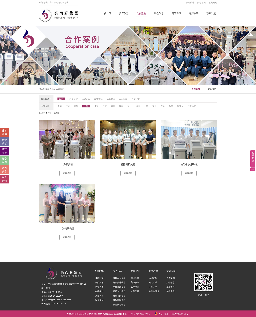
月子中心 (136, 99)
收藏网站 (213, 2)
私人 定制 (4, 179)
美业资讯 (135, 282)
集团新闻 (135, 278)
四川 (113, 106)
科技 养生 (4, 151)
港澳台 (180, 106)
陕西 (171, 106)
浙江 (76, 106)
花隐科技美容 (128, 164)
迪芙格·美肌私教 (189, 164)
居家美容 (99, 296)
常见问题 (135, 291)
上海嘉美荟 (67, 164)
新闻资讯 (176, 13)
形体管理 (98, 99)
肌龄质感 (99, 282)
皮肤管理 (111, 99)
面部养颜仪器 (119, 287)
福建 (138, 106)
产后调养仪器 (119, 305)
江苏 (105, 106)
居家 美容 (4, 170)
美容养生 (86, 99)
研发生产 (170, 287)
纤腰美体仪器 (119, 282)
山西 (146, 106)
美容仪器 (190, 2)
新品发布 (135, 287)
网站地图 (201, 2)
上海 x (56, 113)
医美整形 (123, 99)
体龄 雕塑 (4, 132)
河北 (154, 106)
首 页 (107, 13)
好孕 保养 (4, 160)
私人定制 (99, 300)
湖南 (121, 106)
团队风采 (153, 282)
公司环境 (153, 287)
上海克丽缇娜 (67, 228)
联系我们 (211, 13)
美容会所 (73, 99)
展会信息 (159, 13)
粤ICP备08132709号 (140, 314)
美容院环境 (154, 291)
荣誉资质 (170, 291)
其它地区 (192, 106)
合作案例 (141, 13)
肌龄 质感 (4, 142)
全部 (61, 99)
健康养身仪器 (119, 278)
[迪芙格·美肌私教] (189, 139)
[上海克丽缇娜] (67, 203)
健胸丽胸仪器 (119, 300)
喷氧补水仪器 (119, 296)
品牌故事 (194, 13)
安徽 (163, 106)
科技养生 (99, 287)
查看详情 (67, 173)
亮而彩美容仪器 (46, 89)
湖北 (129, 106)
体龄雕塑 (99, 278)
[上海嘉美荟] (67, 139)
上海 (86, 106)
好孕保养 (99, 291)
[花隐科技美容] (128, 139)
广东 (68, 106)
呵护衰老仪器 (119, 291)
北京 (96, 106)
